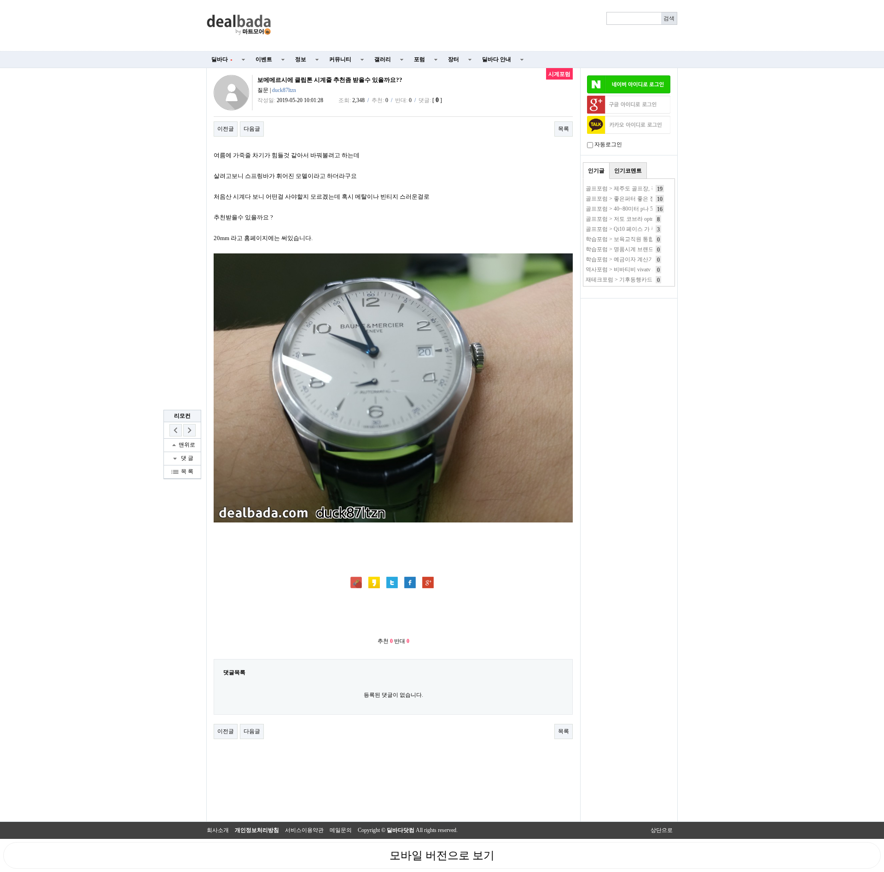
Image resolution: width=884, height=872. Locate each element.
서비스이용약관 (304, 830)
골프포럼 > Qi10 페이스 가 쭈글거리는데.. (636, 229)
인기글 (596, 170)
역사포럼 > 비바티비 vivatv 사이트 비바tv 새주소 (644, 269)
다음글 (252, 129)
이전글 (225, 129)
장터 (453, 59)
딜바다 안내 (496, 59)
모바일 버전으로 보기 (442, 855)
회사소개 (218, 830)
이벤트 (264, 59)
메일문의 (341, 830)
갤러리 (382, 59)
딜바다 (222, 59)
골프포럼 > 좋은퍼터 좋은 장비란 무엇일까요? (642, 198)
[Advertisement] (479, 26)
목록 (563, 129)
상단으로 (662, 830)
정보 (300, 59)
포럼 (419, 59)
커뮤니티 (340, 59)
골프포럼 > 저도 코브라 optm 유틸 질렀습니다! (642, 219)
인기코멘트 (628, 170)
